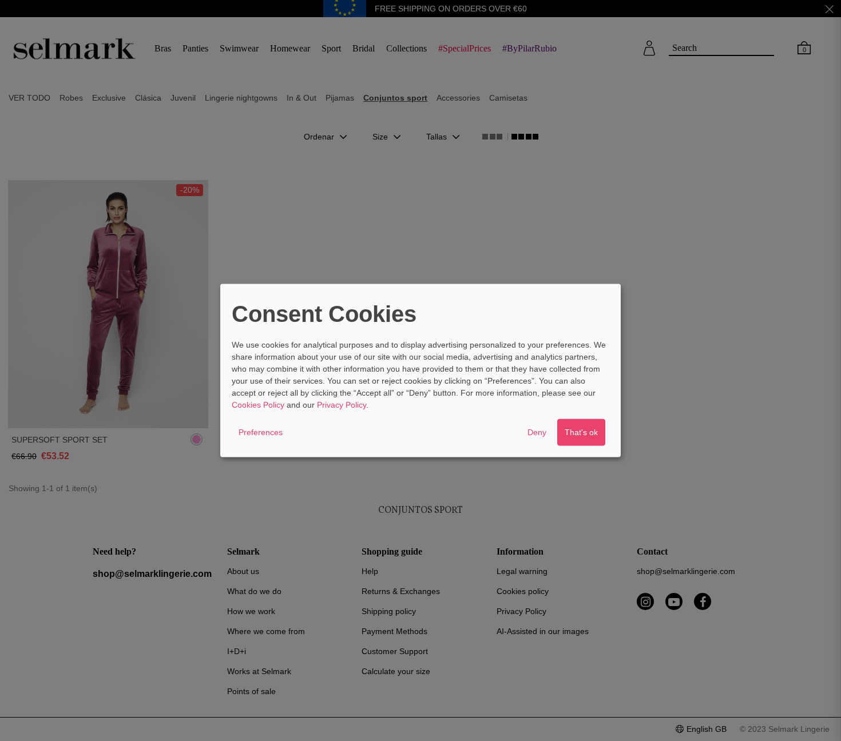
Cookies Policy (258, 404)
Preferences (261, 431)
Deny (536, 431)
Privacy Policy (341, 404)
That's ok (581, 431)
